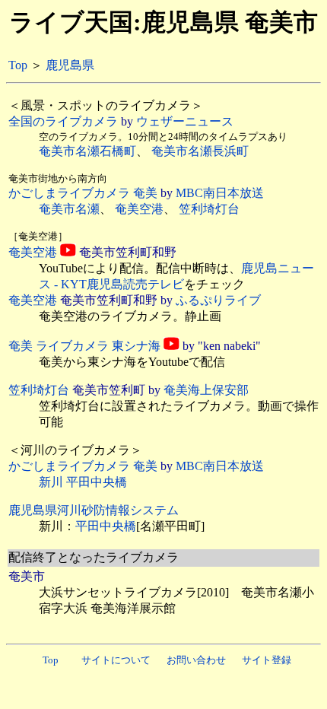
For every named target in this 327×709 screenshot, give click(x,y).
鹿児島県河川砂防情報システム (93, 510)
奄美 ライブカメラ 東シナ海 (84, 345)
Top (17, 65)
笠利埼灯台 (209, 208)
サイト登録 (266, 660)
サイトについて (116, 660)
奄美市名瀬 (69, 208)
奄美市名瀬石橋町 (87, 151)
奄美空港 (139, 208)
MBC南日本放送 (220, 192)
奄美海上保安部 (206, 389)
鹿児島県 (70, 65)
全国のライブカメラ (63, 121)
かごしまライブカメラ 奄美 (82, 192)
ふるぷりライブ (218, 300)
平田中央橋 (105, 526)
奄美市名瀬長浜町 (200, 151)
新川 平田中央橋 (83, 481)
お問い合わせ (196, 660)
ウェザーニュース (184, 121)
